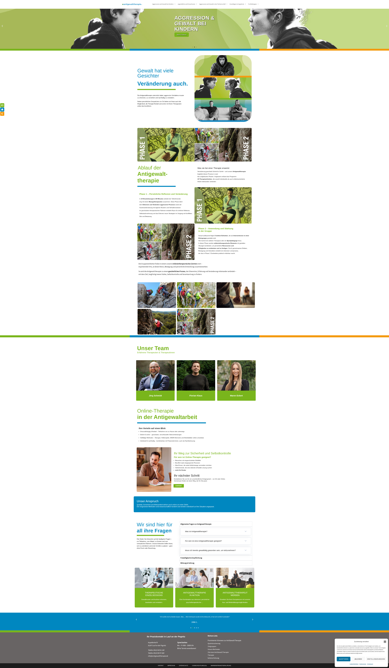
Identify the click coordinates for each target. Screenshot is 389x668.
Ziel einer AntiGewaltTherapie (218, 652)
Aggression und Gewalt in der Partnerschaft (212, 4)
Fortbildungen (252, 4)
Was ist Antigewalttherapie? (196, 531)
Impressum (370, 664)
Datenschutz (362, 664)
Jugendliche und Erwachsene (186, 4)
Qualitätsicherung (214, 643)
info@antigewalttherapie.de (158, 656)
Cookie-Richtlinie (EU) (199, 665)
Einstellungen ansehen (376, 659)
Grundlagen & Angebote (237, 4)
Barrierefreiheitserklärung (221, 665)
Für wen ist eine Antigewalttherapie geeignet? (203, 541)
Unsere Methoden (214, 649)
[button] (385, 642)
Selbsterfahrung (213, 658)
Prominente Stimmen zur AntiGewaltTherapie (224, 640)
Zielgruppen (212, 646)
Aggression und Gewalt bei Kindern (163, 4)
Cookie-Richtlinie (354, 664)
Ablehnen (358, 659)
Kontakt (161, 665)
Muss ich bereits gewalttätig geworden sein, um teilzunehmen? (210, 550)
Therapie (211, 655)
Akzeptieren (343, 659)
